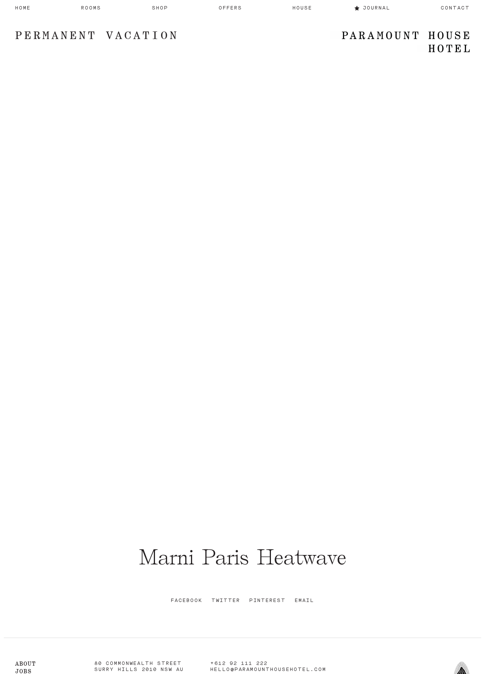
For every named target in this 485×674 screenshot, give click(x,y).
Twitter (225, 600)
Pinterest (267, 600)
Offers (230, 8)
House (302, 8)
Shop (160, 8)
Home (23, 8)
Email (304, 600)
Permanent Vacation (97, 35)
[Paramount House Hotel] (400, 42)
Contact (455, 8)
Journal (376, 8)
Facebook (186, 600)
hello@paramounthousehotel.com (268, 669)
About (25, 663)
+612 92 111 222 (239, 663)
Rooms (91, 8)
